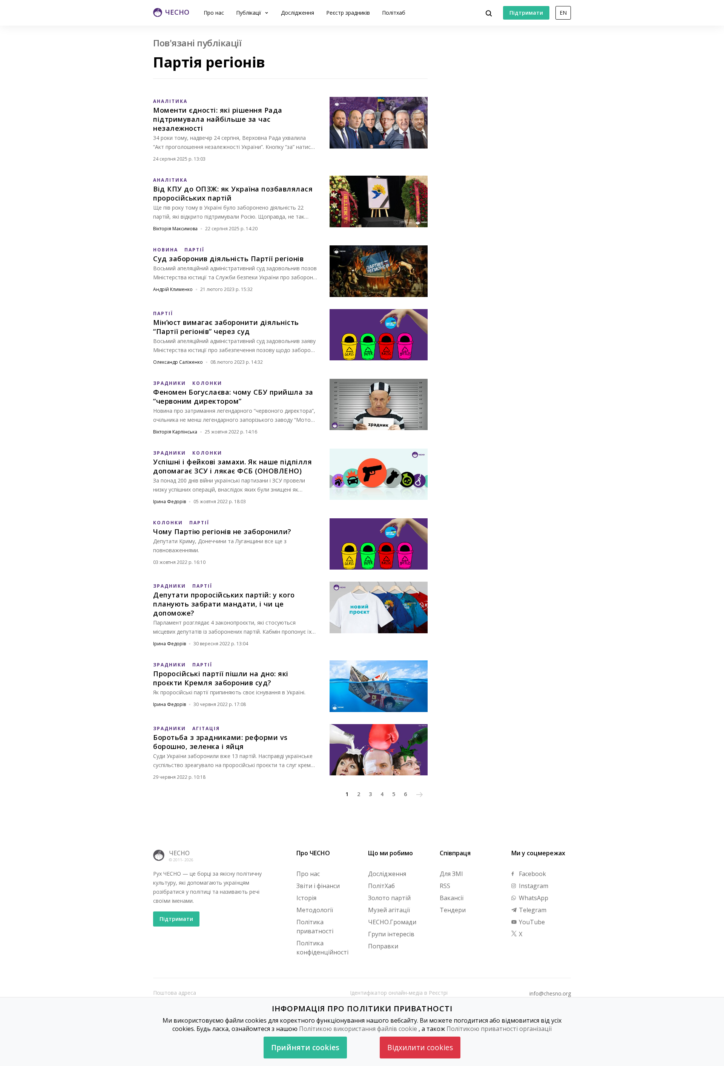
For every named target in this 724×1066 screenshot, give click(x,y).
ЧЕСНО (179, 853)
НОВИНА (165, 250)
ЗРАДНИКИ (169, 383)
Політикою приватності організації (499, 1029)
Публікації (249, 12)
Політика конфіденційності (322, 947)
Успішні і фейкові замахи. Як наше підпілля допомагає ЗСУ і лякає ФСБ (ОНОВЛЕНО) (232, 466)
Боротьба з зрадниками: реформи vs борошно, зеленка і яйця (220, 742)
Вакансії (451, 898)
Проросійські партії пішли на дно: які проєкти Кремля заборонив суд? (220, 678)
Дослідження (297, 12)
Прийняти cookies (305, 1047)
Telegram (531, 910)
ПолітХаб (381, 886)
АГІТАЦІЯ (206, 728)
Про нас (214, 12)
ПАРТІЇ (194, 250)
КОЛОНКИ (207, 383)
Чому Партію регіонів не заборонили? (222, 531)
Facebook (531, 874)
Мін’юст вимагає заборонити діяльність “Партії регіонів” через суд (226, 327)
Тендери (453, 910)
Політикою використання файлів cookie (358, 1029)
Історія (306, 898)
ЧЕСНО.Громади (392, 922)
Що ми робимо (390, 853)
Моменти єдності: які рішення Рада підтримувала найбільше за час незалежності (217, 119)
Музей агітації (389, 910)
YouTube (531, 922)
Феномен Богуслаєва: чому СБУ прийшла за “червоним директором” (233, 396)
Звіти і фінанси (318, 886)
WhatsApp (532, 898)
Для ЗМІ (451, 874)
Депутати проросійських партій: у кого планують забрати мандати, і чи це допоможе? (224, 603)
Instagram (532, 886)
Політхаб (393, 12)
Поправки (383, 946)
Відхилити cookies (420, 1047)
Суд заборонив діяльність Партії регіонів (228, 258)
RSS (445, 886)
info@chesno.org (550, 993)
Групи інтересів (391, 934)
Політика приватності (314, 926)
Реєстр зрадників (348, 12)
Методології (314, 910)
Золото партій (389, 898)
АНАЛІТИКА (170, 101)
